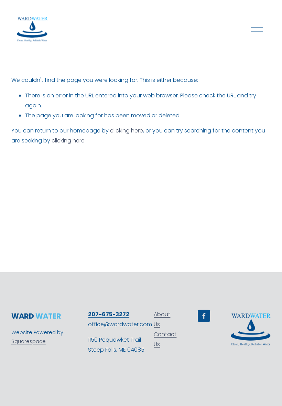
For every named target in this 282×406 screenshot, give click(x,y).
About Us (162, 319)
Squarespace (28, 341)
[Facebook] (204, 316)
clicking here (126, 131)
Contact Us (165, 339)
